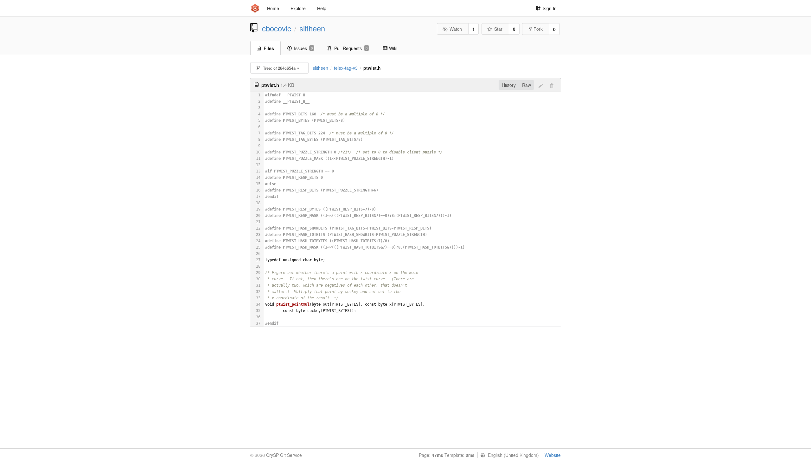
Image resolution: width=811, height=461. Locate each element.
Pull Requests (350, 48)
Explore (298, 8)
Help (321, 8)
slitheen (312, 28)
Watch (456, 29)
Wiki (393, 48)
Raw (526, 85)
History (509, 85)
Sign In (550, 8)
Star (498, 29)
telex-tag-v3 (346, 68)
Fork (538, 29)
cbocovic (276, 28)
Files (269, 48)
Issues (303, 48)
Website (553, 455)
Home (273, 8)
